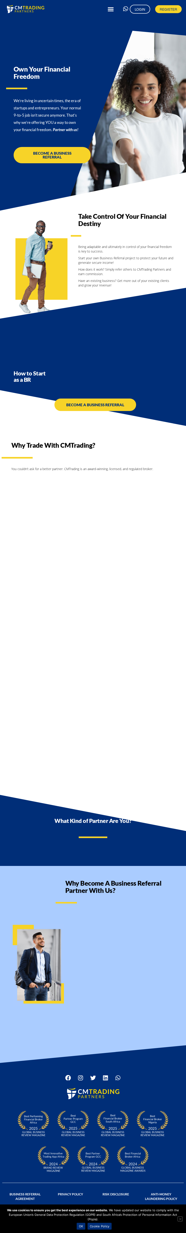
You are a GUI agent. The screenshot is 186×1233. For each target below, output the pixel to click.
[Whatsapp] (125, 8)
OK (81, 1226)
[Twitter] (93, 1077)
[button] (110, 9)
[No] (180, 1218)
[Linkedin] (105, 1077)
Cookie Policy (99, 1226)
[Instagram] (80, 1077)
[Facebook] (68, 1077)
